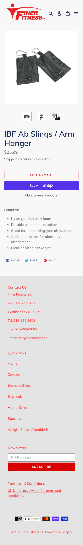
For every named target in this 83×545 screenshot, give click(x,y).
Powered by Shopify (58, 532)
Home (12, 363)
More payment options (41, 195)
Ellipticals (15, 396)
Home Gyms (18, 407)
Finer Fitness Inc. (33, 532)
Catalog (14, 374)
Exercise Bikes (19, 385)
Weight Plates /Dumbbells (28, 429)
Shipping (11, 159)
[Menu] (76, 13)
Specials (14, 418)
